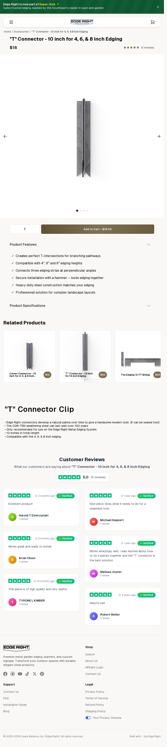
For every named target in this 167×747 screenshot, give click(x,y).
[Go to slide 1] (77, 210)
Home (7, 31)
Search (90, 654)
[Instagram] (13, 674)
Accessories (21, 31)
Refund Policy (94, 704)
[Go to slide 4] (87, 210)
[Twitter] (35, 674)
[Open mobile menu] (11, 22)
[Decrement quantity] (14, 229)
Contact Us (93, 673)
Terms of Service (96, 698)
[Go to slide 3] (83, 210)
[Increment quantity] (35, 229)
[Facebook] (5, 674)
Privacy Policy (94, 691)
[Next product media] (150, 136)
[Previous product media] (13, 136)
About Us (91, 660)
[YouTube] (20, 674)
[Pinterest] (42, 674)
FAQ (6, 698)
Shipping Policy (95, 711)
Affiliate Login (94, 667)
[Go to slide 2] (80, 210)
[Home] (82, 22)
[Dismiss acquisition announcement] (157, 6)
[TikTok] (27, 674)
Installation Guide (15, 704)
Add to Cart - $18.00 (98, 229)
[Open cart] (152, 22)
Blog (6, 711)
